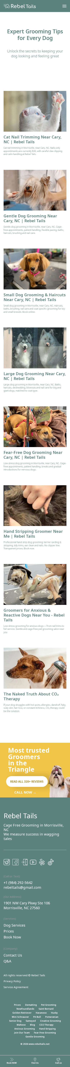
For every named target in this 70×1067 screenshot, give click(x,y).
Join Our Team (22, 1032)
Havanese (41, 1012)
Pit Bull (37, 1016)
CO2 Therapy (46, 1024)
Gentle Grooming (35, 1036)
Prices (17, 1004)
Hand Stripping (47, 1028)
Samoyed (31, 1020)
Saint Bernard (46, 1008)
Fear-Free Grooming (45, 1032)
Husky (54, 1012)
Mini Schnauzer (20, 1016)
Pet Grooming (48, 1004)
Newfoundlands (25, 1008)
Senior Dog (15, 1020)
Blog (32, 1024)
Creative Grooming (50, 1020)
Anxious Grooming (24, 1028)
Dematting (31, 1004)
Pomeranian (51, 1016)
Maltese (21, 1024)
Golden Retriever (21, 1012)
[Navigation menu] (64, 6)
